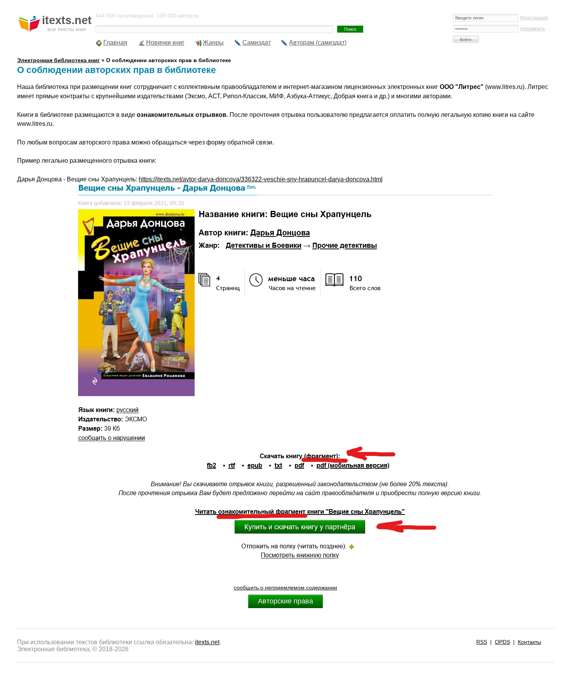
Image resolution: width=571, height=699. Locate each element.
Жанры (213, 42)
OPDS (502, 642)
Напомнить (532, 28)
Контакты (529, 642)
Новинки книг (165, 42)
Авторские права (285, 601)
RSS (481, 642)
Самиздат (256, 42)
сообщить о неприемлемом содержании (285, 587)
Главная (115, 42)
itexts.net (207, 642)
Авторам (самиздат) (317, 42)
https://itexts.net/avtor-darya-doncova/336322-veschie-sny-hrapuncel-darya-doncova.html (261, 179)
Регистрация (534, 18)
